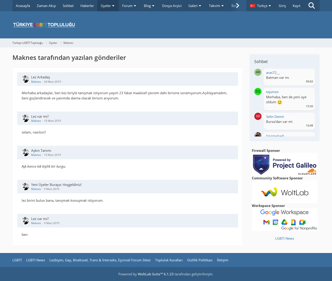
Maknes (36, 82)
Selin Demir (275, 116)
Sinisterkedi (275, 136)
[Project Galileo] (284, 164)
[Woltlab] (284, 191)
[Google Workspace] (284, 219)
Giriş (282, 5)
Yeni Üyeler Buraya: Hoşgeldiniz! (56, 184)
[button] (260, 5)
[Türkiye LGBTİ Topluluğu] (166, 25)
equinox (272, 91)
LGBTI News (284, 238)
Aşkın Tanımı (41, 150)
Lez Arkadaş (40, 77)
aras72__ (273, 72)
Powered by (146, 274)
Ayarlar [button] (308, 74)
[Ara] (312, 5)
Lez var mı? (40, 116)
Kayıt (296, 5)
